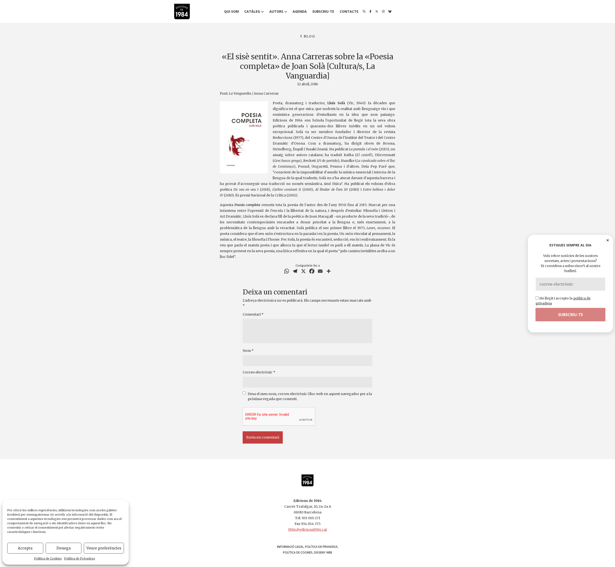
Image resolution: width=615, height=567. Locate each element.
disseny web (323, 552)
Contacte (349, 11)
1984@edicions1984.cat (307, 529)
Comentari (253, 314)
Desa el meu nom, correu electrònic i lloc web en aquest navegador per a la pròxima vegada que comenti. (310, 396)
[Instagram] (383, 11)
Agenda (300, 11)
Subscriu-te (323, 11)
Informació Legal (290, 547)
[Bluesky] (389, 11)
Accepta (25, 548)
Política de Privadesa (79, 558)
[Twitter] (376, 11)
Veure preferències (103, 548)
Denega (63, 548)
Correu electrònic (259, 372)
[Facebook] (370, 11)
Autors (276, 11)
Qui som (231, 11)
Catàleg (252, 11)
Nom (248, 350)
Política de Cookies (48, 558)
